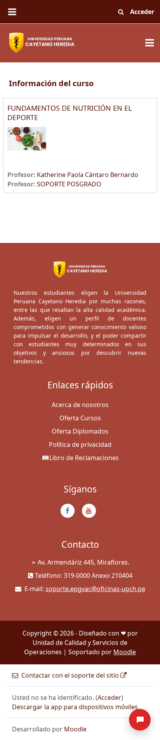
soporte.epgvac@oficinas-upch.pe (95, 588)
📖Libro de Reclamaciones (80, 457)
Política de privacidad (80, 444)
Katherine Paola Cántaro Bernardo (87, 174)
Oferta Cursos (80, 418)
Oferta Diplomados (80, 431)
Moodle (124, 652)
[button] (121, 11)
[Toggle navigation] (149, 42)
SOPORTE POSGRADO (69, 184)
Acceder (142, 11)
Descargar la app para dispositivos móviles (75, 707)
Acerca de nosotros (80, 404)
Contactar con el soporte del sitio (70, 675)
